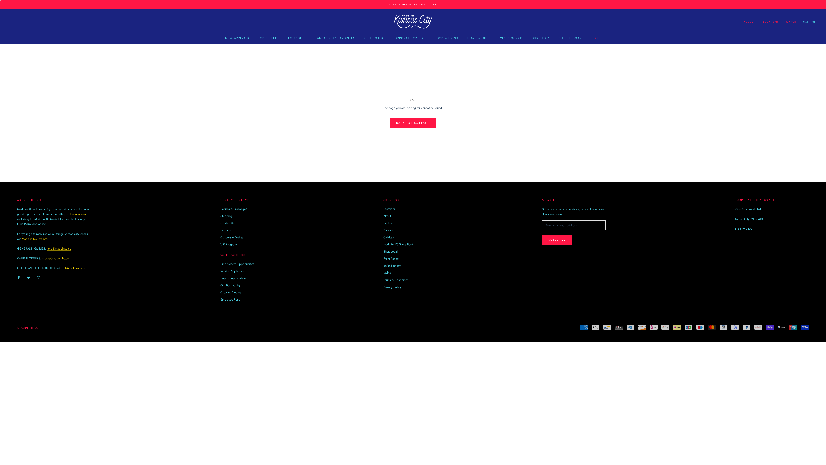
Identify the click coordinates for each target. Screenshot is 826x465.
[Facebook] (18, 277)
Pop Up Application (233, 278)
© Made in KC (27, 327)
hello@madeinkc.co (59, 248)
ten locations (78, 214)
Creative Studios (230, 292)
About (387, 216)
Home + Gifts (479, 38)
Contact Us (227, 223)
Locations (771, 21)
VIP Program (511, 38)
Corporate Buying (231, 237)
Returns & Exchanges (233, 209)
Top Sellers (268, 38)
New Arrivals (237, 38)
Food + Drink (446, 38)
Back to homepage (413, 123)
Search (791, 21)
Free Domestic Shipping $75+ (413, 4)
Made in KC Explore (34, 239)
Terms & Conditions (395, 280)
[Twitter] (28, 277)
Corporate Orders (409, 38)
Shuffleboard (571, 38)
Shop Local (390, 251)
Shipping (226, 216)
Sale (597, 38)
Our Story (541, 38)
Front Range (391, 258)
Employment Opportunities (237, 264)
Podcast (388, 230)
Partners (225, 230)
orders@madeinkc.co (55, 258)
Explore (388, 223)
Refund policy (392, 266)
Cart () (809, 21)
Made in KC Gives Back (398, 244)
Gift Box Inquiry (230, 285)
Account (750, 21)
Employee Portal (230, 299)
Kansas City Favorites (335, 38)
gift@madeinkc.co (73, 268)
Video (387, 273)
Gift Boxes (374, 38)
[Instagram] (38, 277)
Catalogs (389, 237)
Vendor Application (232, 271)
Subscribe (557, 240)
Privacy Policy (392, 287)
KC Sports (297, 38)
